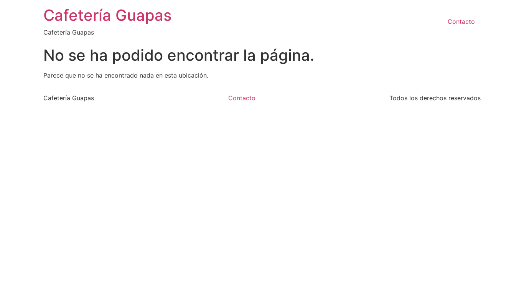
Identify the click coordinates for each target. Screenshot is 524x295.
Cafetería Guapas (107, 15)
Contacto (461, 21)
